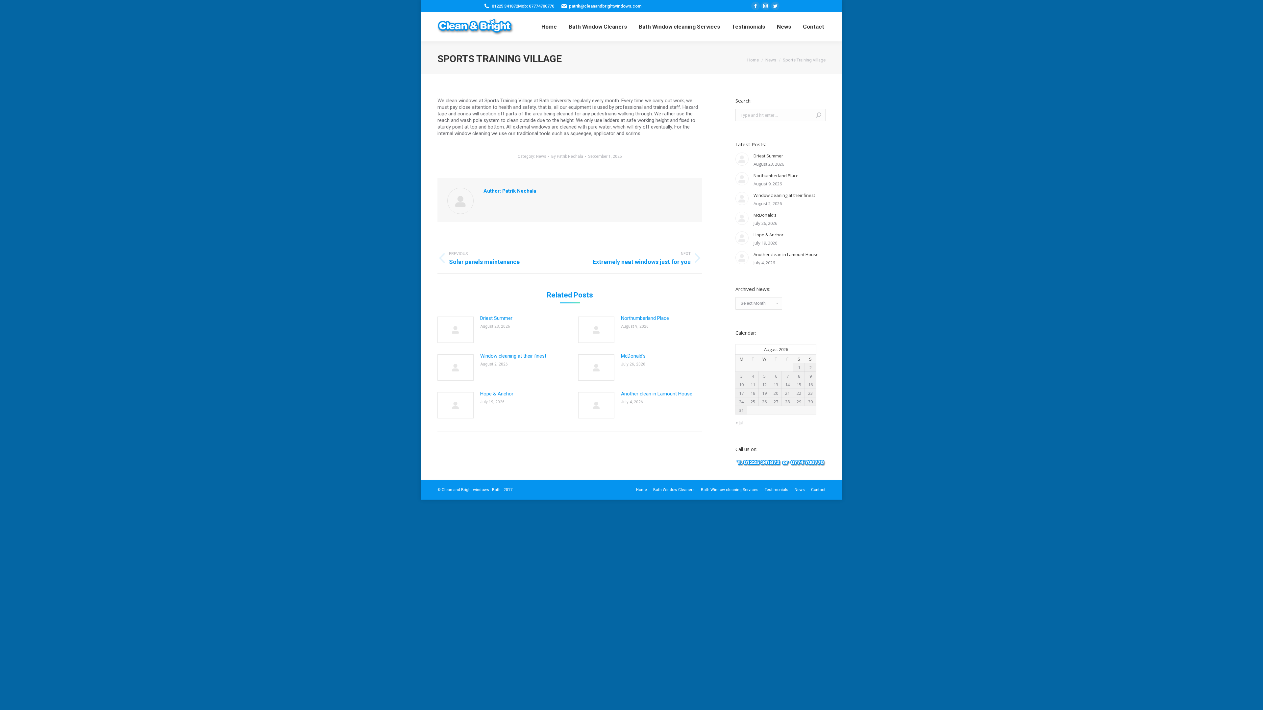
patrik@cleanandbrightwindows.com (605, 6)
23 (810, 393)
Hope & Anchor (496, 394)
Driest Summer (496, 318)
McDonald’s (633, 356)
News (541, 156)
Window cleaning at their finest (513, 356)
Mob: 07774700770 (536, 6)
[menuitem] (549, 27)
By (567, 156)
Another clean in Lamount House (656, 394)
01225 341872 (505, 6)
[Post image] (455, 330)
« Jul (739, 423)
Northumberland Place (645, 318)
